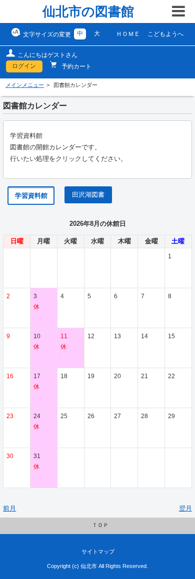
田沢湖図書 (88, 194)
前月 (9, 508)
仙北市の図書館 (88, 11)
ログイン (24, 65)
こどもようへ (166, 33)
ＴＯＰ (100, 525)
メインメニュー (25, 85)
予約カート (76, 66)
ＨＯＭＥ (128, 33)
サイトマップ (98, 552)
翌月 (185, 508)
